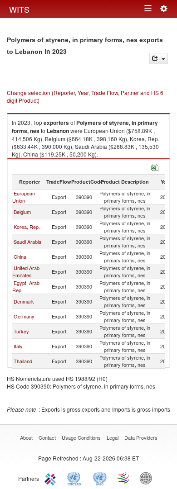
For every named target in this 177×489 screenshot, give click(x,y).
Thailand (23, 361)
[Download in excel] (154, 166)
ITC (52, 478)
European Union (23, 197)
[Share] (158, 58)
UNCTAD (76, 478)
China (20, 256)
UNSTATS (100, 478)
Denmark (24, 301)
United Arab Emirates (25, 271)
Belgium (22, 211)
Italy (18, 346)
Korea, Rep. (27, 226)
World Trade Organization (124, 478)
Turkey (21, 331)
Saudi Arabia (27, 241)
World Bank (148, 478)
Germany (24, 316)
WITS (19, 9)
